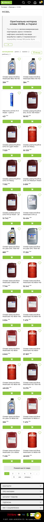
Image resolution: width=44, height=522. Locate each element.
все (20, 477)
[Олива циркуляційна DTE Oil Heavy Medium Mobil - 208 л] (32, 134)
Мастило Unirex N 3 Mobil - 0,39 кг (11, 113)
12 (14, 477)
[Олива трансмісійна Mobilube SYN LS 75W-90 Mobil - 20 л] (32, 202)
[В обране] (19, 59)
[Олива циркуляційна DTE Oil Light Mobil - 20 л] (12, 134)
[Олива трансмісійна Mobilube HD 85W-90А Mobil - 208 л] (32, 338)
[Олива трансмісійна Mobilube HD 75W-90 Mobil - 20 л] (32, 372)
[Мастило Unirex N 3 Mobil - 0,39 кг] (12, 100)
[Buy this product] (12, 87)
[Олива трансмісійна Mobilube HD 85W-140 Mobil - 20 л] (12, 304)
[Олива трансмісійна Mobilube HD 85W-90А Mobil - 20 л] (12, 338)
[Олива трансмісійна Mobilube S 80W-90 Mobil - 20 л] (12, 270)
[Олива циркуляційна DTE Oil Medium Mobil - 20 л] (32, 168)
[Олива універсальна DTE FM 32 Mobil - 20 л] (12, 202)
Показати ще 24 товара (22, 468)
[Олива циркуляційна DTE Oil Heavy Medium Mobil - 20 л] (12, 168)
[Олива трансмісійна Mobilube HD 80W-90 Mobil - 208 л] (12, 372)
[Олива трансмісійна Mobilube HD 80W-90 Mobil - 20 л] (32, 304)
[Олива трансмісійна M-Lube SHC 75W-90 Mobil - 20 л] (32, 236)
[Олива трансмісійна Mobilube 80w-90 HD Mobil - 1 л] (12, 66)
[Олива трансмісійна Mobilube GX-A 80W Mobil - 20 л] (12, 439)
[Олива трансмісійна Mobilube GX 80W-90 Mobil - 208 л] (32, 439)
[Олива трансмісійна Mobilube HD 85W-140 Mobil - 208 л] (32, 270)
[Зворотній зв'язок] (37, 515)
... (36, 473)
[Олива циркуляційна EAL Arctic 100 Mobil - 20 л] (32, 100)
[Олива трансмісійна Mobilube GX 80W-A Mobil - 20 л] (32, 406)
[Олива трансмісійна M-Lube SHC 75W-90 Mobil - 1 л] (12, 236)
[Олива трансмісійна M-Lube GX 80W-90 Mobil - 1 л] (12, 406)
